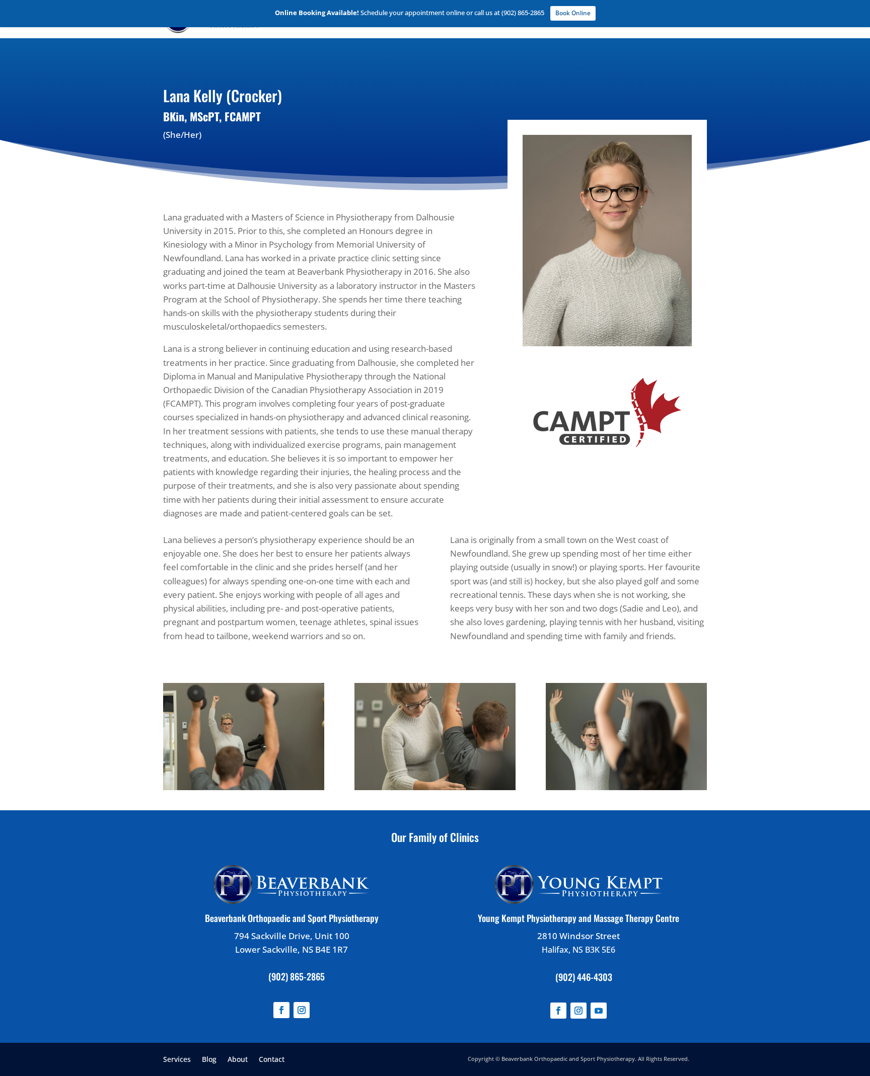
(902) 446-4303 (583, 976)
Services (177, 1058)
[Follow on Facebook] (281, 1010)
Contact (271, 1058)
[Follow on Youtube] (599, 1011)
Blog (209, 1058)
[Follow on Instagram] (302, 1010)
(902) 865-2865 (296, 976)
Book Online (573, 13)
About (238, 1058)
